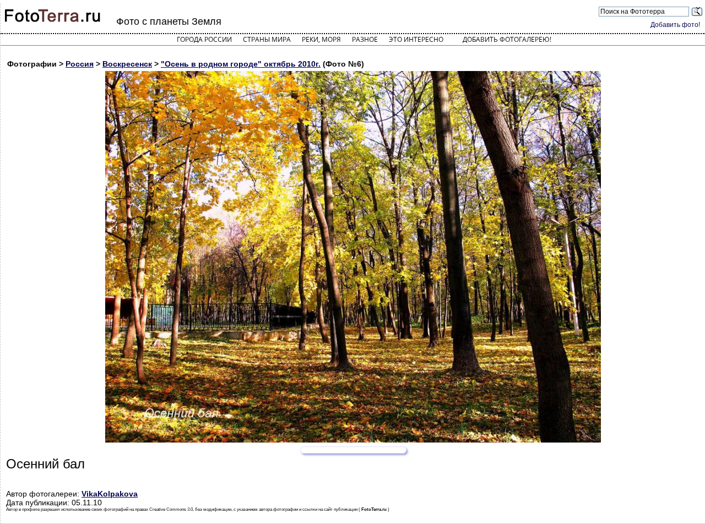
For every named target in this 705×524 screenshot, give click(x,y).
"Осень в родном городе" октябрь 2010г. (241, 63)
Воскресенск (127, 63)
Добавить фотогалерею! (507, 39)
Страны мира (267, 39)
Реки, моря (321, 39)
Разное (365, 39)
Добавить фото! (675, 25)
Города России (204, 39)
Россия (80, 63)
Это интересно (416, 39)
